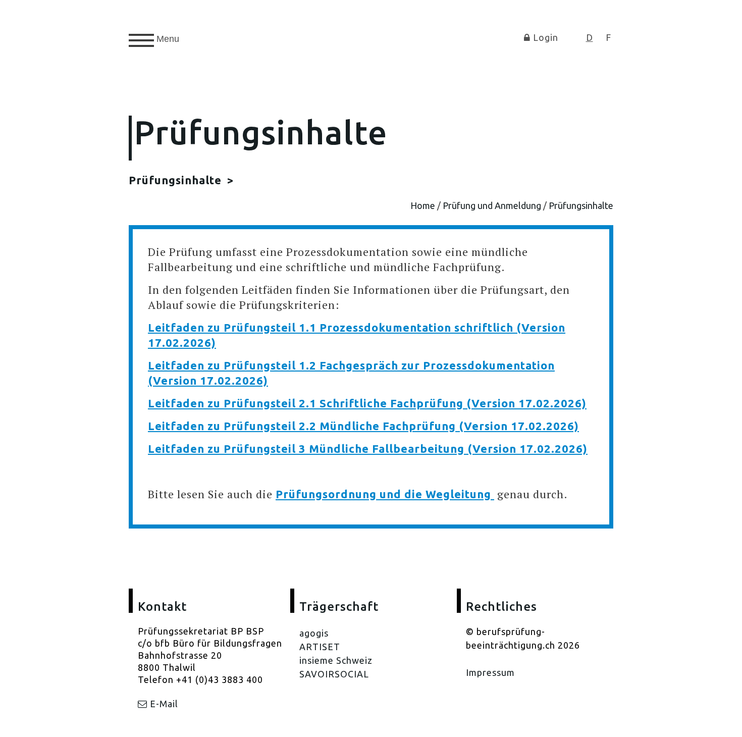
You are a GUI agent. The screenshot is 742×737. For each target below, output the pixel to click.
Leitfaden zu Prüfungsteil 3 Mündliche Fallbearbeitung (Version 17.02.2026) (368, 448)
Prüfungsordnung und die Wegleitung (385, 494)
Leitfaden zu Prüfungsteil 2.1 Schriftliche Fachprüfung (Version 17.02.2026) (367, 403)
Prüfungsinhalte (177, 180)
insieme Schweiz (336, 660)
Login (544, 37)
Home (422, 205)
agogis (314, 633)
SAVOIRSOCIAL (334, 674)
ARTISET (319, 647)
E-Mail (162, 704)
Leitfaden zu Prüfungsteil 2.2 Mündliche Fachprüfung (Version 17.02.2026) (363, 425)
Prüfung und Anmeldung (492, 205)
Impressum (490, 672)
